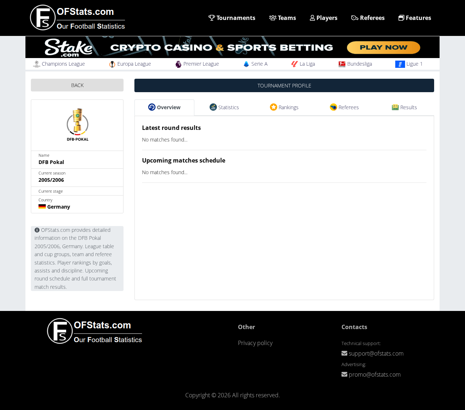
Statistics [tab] (228, 107)
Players (326, 18)
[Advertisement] (284, 249)
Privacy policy (255, 343)
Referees (372, 18)
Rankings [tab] (288, 107)
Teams (286, 18)
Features (417, 18)
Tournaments (235, 18)
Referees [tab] (348, 107)
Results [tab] (408, 107)
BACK (77, 85)
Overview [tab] (168, 107)
